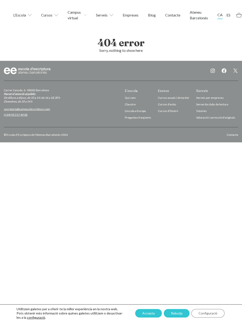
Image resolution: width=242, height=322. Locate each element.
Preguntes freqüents (138, 117)
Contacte (172, 15)
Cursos (46, 15)
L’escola (131, 91)
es (228, 15)
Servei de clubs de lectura (212, 104)
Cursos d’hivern (168, 111)
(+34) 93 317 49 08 (15, 114)
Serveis (102, 15)
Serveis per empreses (210, 97)
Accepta (148, 313)
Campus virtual (74, 15)
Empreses (130, 15)
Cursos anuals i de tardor (173, 97)
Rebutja (176, 313)
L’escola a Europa (135, 111)
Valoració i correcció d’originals (215, 117)
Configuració (208, 313)
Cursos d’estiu (167, 104)
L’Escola (19, 15)
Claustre (130, 104)
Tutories (201, 111)
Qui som (130, 97)
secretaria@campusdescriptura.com (27, 109)
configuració (36, 317)
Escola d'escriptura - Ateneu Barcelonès (27, 70)
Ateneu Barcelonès (199, 15)
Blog (152, 15)
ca (220, 14)
